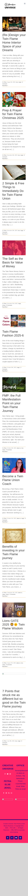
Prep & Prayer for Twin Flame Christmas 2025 (13, 114)
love (17, 82)
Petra (5, 82)
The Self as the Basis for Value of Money (12, 262)
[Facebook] (5, 774)
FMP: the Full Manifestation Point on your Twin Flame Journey (11, 403)
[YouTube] (7, 774)
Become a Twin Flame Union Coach (12, 480)
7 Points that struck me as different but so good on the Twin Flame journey (14, 698)
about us (19, 448)
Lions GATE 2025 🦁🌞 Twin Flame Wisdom (13, 624)
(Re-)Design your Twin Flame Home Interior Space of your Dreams (14, 42)
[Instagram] (10, 774)
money (3, 305)
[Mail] (11, 793)
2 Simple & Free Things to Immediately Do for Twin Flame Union (13, 191)
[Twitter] (8, 793)
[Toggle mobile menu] (25, 3)
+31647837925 (20, 784)
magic (20, 82)
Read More (4, 85)
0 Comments (9, 305)
